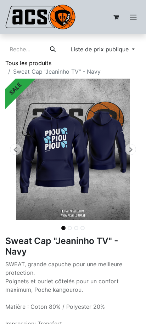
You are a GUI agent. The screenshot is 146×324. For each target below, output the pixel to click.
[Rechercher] (53, 49)
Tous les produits (28, 63)
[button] (15, 149)
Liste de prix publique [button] (100, 49)
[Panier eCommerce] (116, 17)
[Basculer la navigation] (133, 17)
